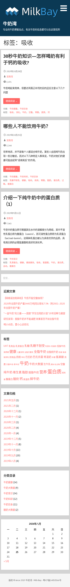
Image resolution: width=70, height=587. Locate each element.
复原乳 (6, 357)
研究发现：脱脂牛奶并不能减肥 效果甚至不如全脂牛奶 (31, 319)
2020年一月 (10, 433)
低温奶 (53, 346)
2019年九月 (10, 455)
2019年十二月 (11, 439)
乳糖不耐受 (14, 180)
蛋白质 (56, 180)
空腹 (31, 112)
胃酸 (43, 180)
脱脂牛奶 (33, 372)
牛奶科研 (24, 177)
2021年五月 (10, 400)
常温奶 (47, 356)
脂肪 (49, 180)
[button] (65, 6)
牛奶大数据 (36, 364)
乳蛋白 (48, 346)
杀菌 (54, 357)
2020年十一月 (11, 416)
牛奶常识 (13, 259)
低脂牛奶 (61, 346)
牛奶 (24, 112)
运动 (5, 266)
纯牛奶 (8, 372)
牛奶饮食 (24, 109)
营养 (43, 372)
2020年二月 (10, 428)
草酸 (37, 112)
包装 (60, 352)
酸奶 (16, 379)
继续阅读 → (12, 101)
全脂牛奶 (40, 351)
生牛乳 (47, 364)
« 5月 (6, 561)
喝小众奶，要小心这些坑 (16, 324)
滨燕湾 (10, 76)
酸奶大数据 (9, 510)
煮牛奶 (16, 364)
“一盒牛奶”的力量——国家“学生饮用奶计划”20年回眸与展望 (34, 313)
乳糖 (27, 345)
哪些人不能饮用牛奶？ (26, 126)
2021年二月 (10, 406)
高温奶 (26, 379)
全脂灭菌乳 (28, 352)
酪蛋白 (11, 184)
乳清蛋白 (13, 263)
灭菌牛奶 (9, 364)
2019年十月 (10, 450)
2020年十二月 (11, 411)
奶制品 (12, 357)
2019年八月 (10, 461)
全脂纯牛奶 (52, 352)
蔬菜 (43, 112)
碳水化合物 (55, 364)
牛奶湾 (10, 23)
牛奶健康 (13, 109)
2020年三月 (10, 422)
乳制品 (12, 346)
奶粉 (18, 357)
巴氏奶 (28, 357)
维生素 (17, 372)
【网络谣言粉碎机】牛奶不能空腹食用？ (24, 298)
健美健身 (30, 263)
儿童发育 (20, 352)
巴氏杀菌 (38, 356)
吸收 (12, 112)
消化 (18, 112)
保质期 (6, 352)
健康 (24, 180)
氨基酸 (46, 263)
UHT (6, 346)
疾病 (36, 180)
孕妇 (23, 357)
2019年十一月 (11, 444)
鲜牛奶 (34, 379)
